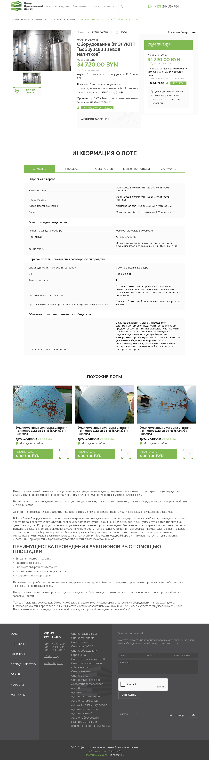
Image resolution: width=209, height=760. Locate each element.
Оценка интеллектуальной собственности (86, 665)
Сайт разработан (97, 751)
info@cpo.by (51, 656)
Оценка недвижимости (84, 633)
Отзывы (16, 674)
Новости (95, 6)
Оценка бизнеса (80, 642)
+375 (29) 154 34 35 (54, 650)
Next (67, 50)
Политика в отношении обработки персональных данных (90, 723)
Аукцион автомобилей (84, 700)
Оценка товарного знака (85, 679)
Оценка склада (79, 675)
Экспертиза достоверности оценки (87, 686)
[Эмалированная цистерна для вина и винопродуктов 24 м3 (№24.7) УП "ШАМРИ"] (166, 405)
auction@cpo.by (53, 663)
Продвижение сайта (96, 754)
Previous (16, 50)
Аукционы (63, 6)
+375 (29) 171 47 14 (54, 646)
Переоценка (78, 654)
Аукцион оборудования (85, 717)
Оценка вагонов (80, 671)
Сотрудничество (23, 664)
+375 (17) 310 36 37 (54, 643)
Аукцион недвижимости (85, 696)
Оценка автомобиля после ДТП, (90, 659)
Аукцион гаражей (81, 713)
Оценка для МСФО (82, 646)
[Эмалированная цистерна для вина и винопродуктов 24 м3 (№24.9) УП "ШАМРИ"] (42, 405)
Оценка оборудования (84, 650)
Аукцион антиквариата (84, 709)
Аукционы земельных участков (89, 705)
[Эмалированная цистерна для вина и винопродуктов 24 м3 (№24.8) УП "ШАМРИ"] (104, 405)
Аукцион (76, 692)
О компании (79, 6)
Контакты (109, 6)
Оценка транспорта (82, 638)
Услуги (49, 6)
